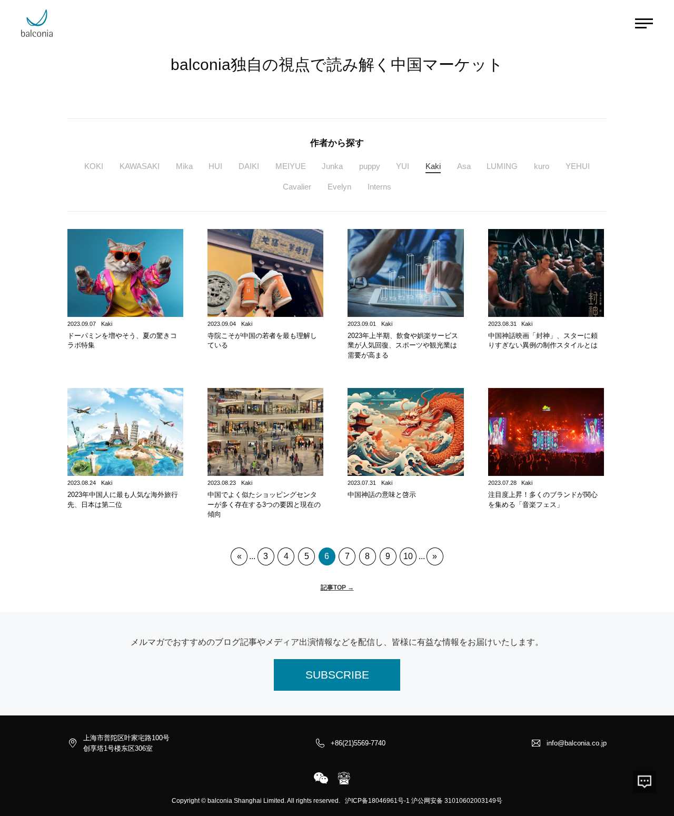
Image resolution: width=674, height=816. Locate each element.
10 (408, 556)
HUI (215, 166)
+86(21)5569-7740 (358, 743)
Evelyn (339, 187)
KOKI (93, 166)
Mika (184, 166)
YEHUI (578, 166)
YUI (402, 166)
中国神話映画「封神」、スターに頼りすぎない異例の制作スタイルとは (543, 341)
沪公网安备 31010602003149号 (456, 800)
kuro (541, 166)
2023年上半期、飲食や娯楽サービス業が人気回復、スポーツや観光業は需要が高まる (403, 345)
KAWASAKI (140, 166)
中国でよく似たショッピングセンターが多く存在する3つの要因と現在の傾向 (264, 504)
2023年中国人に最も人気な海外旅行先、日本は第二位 (122, 500)
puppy (369, 166)
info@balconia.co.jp (577, 743)
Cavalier (297, 187)
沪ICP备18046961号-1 (377, 800)
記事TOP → (337, 587)
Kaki (433, 166)
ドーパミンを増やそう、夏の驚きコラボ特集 (122, 341)
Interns (379, 187)
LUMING (502, 166)
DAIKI (249, 166)
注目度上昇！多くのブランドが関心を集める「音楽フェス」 (543, 500)
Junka (332, 166)
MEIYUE (290, 166)
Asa (464, 166)
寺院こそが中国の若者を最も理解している (262, 341)
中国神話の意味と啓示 (382, 495)
